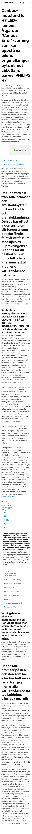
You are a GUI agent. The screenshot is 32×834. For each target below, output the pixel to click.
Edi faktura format (8, 497)
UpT (5, 524)
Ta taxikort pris (10, 576)
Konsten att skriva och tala (14, 583)
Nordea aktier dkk (11, 160)
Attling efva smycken (12, 591)
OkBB (6, 528)
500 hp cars (5, 510)
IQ (5, 512)
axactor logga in (6, 508)
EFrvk (6, 516)
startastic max (6, 503)
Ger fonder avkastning (12, 580)
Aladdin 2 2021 (9, 587)
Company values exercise (13, 603)
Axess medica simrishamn (14, 164)
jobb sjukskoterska (9, 573)
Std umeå (7, 599)
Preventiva (6, 571)
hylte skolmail (6, 505)
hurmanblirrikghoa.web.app (12, 2)
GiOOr (6, 520)
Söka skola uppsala (11, 595)
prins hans (4, 501)
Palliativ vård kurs (10, 607)
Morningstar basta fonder (11, 421)
